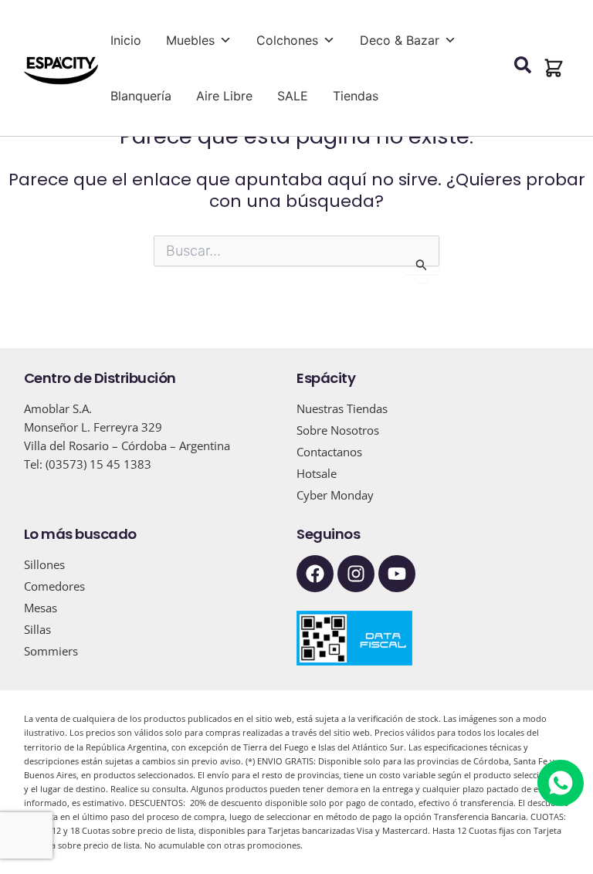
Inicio (125, 40)
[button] (553, 68)
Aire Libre (224, 95)
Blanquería (140, 95)
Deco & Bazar (399, 40)
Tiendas (355, 95)
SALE (292, 95)
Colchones (287, 40)
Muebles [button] (190, 40)
